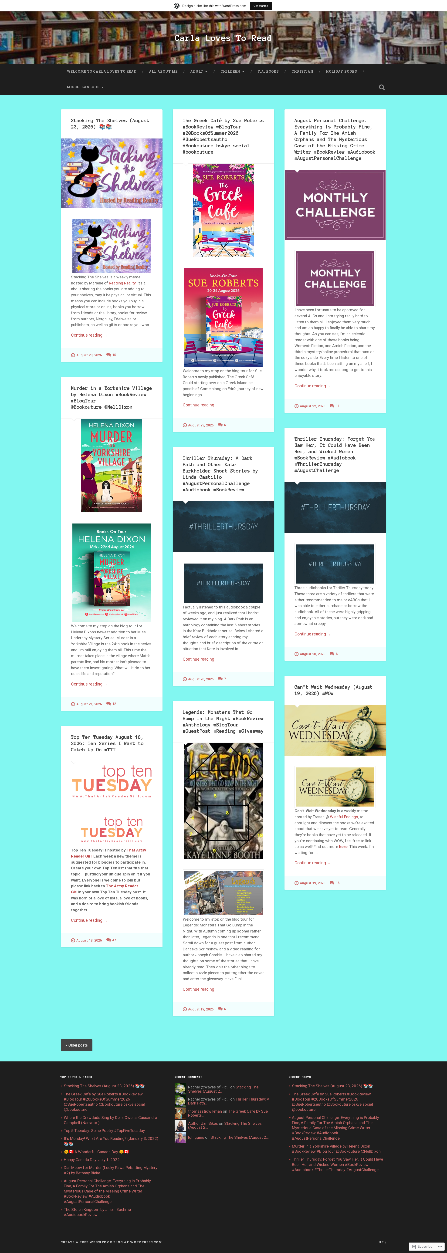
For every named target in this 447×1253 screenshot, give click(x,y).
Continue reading (89, 335)
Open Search (381, 87)
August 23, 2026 (89, 355)
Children (230, 71)
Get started (261, 5)
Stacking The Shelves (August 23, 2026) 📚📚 (104, 1086)
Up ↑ (382, 1242)
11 (337, 406)
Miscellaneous (83, 87)
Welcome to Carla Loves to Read (101, 71)
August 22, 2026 (312, 406)
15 (114, 355)
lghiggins (196, 1137)
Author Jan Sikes (203, 1123)
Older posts (78, 1045)
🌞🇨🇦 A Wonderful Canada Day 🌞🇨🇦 (96, 1151)
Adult (196, 71)
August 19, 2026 (312, 883)
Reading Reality (122, 283)
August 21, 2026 (89, 704)
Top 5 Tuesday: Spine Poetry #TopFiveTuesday (104, 1130)
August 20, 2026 (312, 654)
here (343, 846)
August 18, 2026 (89, 940)
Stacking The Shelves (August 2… (225, 1125)
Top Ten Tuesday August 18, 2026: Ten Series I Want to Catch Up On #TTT (107, 743)
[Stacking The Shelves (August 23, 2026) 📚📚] (112, 173)
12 (114, 704)
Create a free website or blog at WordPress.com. (112, 1242)
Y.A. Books (268, 71)
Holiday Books (341, 71)
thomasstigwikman (205, 1111)
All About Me (163, 71)
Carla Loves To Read (223, 38)
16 (337, 883)
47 (114, 940)
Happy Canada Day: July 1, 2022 (92, 1159)
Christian (302, 71)
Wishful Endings (344, 816)
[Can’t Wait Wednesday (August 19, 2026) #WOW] (335, 730)
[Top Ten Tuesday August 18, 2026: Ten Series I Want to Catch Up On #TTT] (112, 782)
